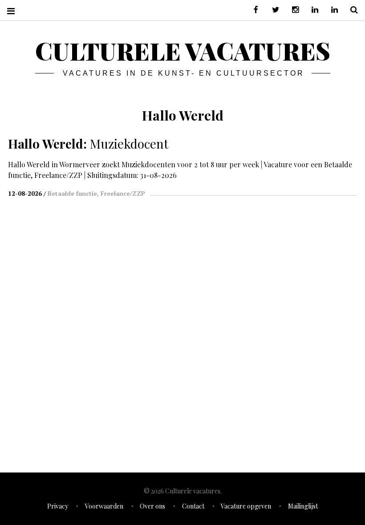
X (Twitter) (272, 10)
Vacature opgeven (246, 506)
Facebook (253, 10)
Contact (193, 506)
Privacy (57, 506)
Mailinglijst (303, 506)
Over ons (152, 506)
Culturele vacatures (182, 51)
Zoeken (351, 10)
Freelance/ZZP (123, 193)
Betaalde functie (72, 193)
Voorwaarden (104, 506)
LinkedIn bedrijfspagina (331, 10)
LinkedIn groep (311, 10)
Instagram (292, 10)
